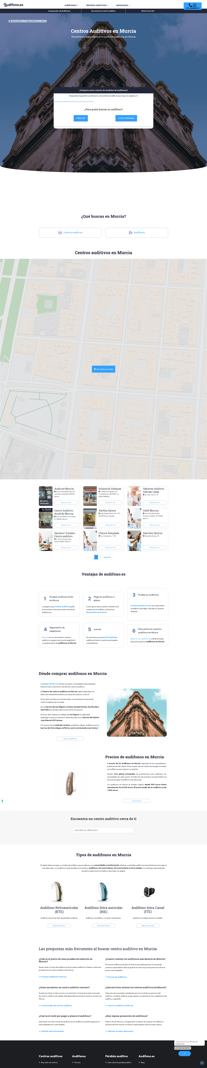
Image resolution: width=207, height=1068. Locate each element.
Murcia (43, 21)
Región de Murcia (32, 21)
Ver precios (136, 801)
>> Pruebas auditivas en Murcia (52, 977)
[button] (193, 6)
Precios (77, 1062)
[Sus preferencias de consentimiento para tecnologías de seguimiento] (2, 801)
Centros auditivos (17, 21)
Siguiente (107, 557)
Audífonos (139, 232)
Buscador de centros (49, 1062)
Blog (142, 1062)
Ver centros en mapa (104, 369)
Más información (59, 926)
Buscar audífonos (70, 739)
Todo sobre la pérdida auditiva (119, 1062)
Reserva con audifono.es (140, 639)
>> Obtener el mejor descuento (119, 1031)
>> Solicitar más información (51, 1031)
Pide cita (45, 637)
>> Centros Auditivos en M (117, 1005)
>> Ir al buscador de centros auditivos (55, 1005)
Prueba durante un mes (141, 605)
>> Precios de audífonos (116, 977)
